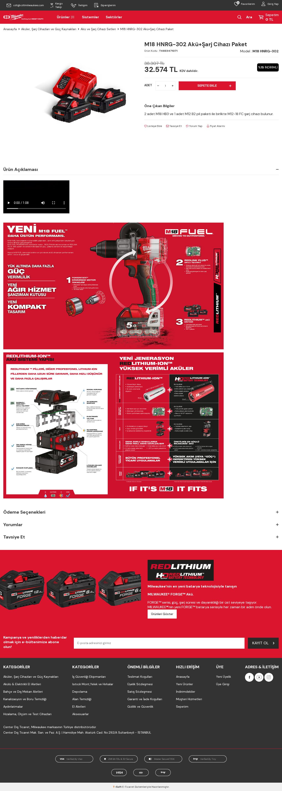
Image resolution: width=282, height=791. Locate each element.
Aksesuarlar (80, 714)
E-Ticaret (128, 787)
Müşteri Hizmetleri (189, 699)
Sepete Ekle (207, 86)
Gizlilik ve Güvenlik (140, 707)
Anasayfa (10, 29)
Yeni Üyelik (223, 677)
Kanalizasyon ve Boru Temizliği (24, 699)
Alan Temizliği (81, 699)
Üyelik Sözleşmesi (140, 684)
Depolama (79, 692)
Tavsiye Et (175, 126)
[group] (81, 94)
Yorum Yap (195, 126)
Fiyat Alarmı (217, 126)
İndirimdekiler (185, 692)
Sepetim (182, 707)
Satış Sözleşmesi (139, 692)
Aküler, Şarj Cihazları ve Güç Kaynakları (48, 29)
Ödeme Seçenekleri (24, 512)
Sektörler (114, 17)
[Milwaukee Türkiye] (23, 17)
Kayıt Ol (260, 643)
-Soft (117, 787)
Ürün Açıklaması (20, 169)
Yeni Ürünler (184, 684)
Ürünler (63, 17)
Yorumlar (12, 524)
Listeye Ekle (154, 126)
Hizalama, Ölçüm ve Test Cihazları (27, 714)
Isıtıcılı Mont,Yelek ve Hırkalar (92, 684)
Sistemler (90, 17)
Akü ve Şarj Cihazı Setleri (98, 29)
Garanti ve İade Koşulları (144, 699)
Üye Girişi (222, 684)
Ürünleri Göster (162, 614)
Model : (259, 51)
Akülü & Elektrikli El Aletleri (22, 684)
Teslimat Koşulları (139, 677)
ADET (148, 85)
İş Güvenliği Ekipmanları (89, 677)
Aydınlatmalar (13, 707)
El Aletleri (78, 707)
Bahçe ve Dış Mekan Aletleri (23, 692)
